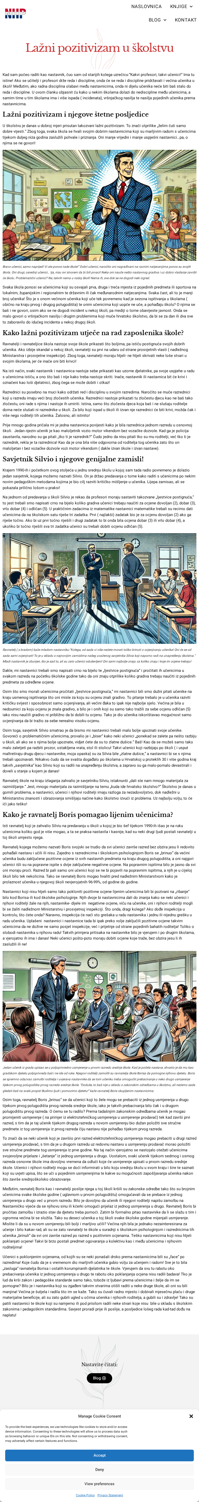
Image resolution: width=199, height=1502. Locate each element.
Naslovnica (146, 6)
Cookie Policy (85, 1495)
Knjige (178, 6)
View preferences (99, 1484)
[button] (191, 1416)
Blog (155, 20)
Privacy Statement (110, 1495)
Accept (100, 1455)
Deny (99, 1469)
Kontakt (186, 20)
